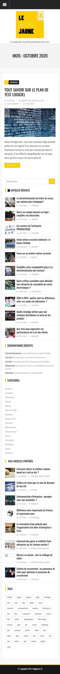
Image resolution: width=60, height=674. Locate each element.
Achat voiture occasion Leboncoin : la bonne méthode (33, 241)
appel (37, 597)
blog (23, 602)
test (38, 100)
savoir (34, 100)
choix (40, 602)
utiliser (43, 641)
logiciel (24, 100)
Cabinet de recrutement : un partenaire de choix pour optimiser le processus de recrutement (36, 572)
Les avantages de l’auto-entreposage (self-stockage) (30, 361)
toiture (16, 641)
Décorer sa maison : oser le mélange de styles (34, 556)
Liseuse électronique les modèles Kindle (36, 353)
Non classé (9, 422)
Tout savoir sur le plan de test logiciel (26, 92)
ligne (18, 624)
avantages (47, 597)
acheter (9, 597)
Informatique (36, 291)
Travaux (7, 448)
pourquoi (17, 630)
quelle (9, 635)
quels (17, 635)
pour (8, 630)
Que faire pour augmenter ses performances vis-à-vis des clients (32, 330)
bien (16, 602)
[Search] (52, 181)
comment (10, 608)
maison (34, 624)
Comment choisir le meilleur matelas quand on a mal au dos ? (33, 470)
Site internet (9, 440)
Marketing (34, 336)
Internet (35, 219)
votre (9, 646)
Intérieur (8, 401)
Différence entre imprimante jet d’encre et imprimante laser (35, 511)
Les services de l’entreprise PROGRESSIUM (29, 227)
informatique (42, 619)
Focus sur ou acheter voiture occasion (34, 253)
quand (36, 630)
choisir (32, 602)
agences (28, 597)
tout (42, 100)
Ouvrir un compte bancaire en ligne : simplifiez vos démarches (33, 213)
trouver (33, 641)
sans (34, 635)
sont (8, 641)
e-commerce (26, 613)
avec (8, 602)
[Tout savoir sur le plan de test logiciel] (30, 122)
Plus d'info (11, 165)
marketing (44, 624)
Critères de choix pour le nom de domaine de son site (35, 484)
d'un (8, 613)
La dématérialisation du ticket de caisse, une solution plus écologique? (35, 199)
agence (19, 597)
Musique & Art (10, 418)
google (17, 619)
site (50, 635)
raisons (26, 635)
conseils (35, 608)
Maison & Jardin (11, 410)
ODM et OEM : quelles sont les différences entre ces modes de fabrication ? (36, 299)
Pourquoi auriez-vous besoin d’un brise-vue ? (29, 357)
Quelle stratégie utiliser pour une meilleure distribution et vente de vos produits (34, 315)
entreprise (38, 613)
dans (15, 613)
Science (7, 435)
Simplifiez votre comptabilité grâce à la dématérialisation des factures (35, 268)
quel (44, 630)
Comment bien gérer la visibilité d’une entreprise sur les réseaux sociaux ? (34, 542)
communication (23, 608)
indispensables (28, 619)
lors (26, 624)
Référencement (10, 427)
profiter (27, 630)
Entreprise (14, 82)
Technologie (9, 444)
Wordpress (9, 452)
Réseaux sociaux (11, 431)
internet (9, 624)
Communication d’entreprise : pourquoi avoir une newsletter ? (34, 498)
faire (8, 619)
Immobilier (9, 392)
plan (29, 100)
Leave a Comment (13, 103)
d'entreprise (46, 608)
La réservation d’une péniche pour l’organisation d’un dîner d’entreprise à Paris (34, 527)
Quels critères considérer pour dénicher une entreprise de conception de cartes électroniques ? (35, 284)
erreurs (48, 613)
